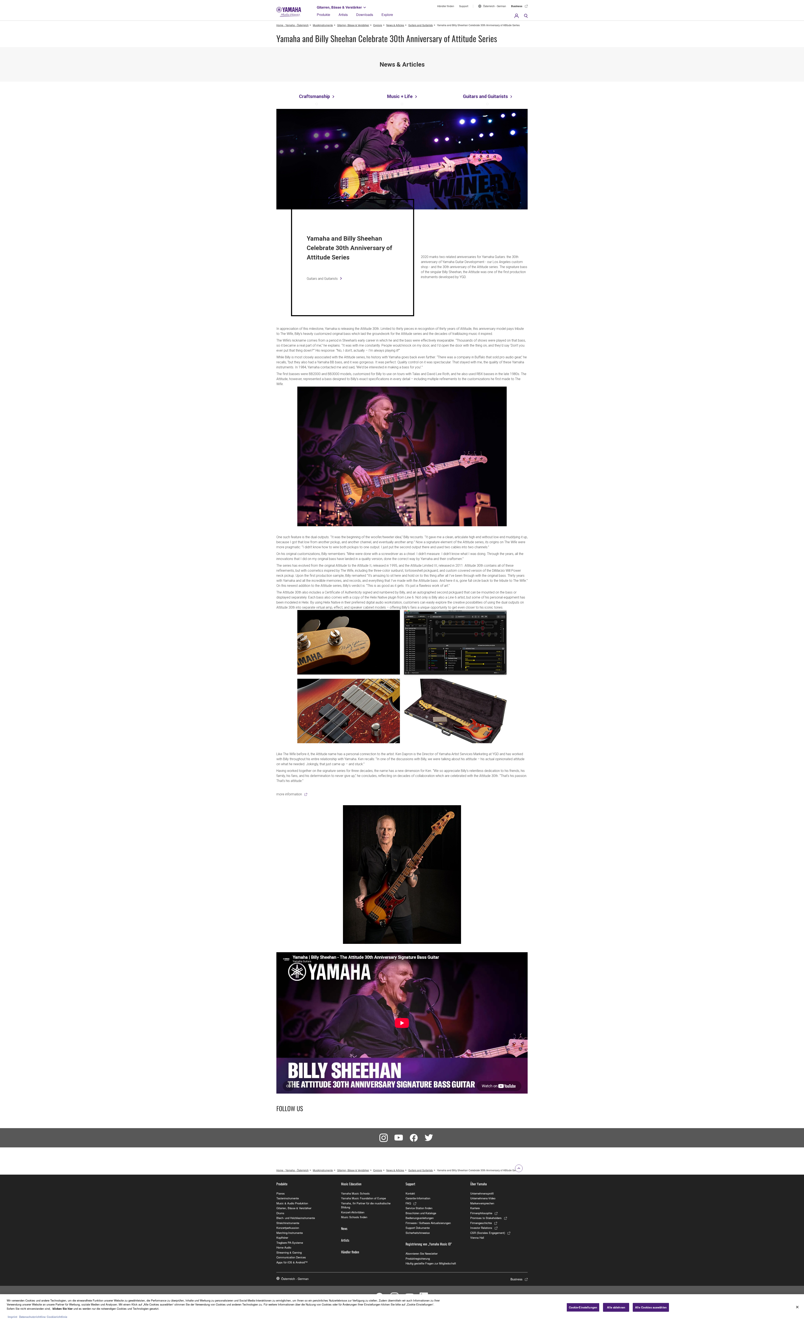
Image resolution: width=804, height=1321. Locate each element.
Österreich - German (494, 6)
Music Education (351, 1183)
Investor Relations (481, 1228)
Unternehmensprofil (482, 1193)
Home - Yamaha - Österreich (292, 25)
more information (289, 794)
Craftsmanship (314, 96)
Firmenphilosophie (481, 1213)
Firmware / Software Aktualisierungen (428, 1223)
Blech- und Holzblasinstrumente (295, 1218)
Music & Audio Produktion (292, 1203)
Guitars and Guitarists (420, 25)
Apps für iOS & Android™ (292, 1262)
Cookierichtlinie (57, 1317)
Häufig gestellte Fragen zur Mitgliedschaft (431, 1263)
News (344, 1228)
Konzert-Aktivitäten (352, 1212)
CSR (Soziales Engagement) (487, 1233)
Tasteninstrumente (287, 1198)
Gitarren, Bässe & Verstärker (339, 7)
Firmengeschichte (481, 1223)
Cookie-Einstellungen (583, 1307)
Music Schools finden (354, 1217)
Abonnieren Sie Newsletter (422, 1253)
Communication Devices (291, 1257)
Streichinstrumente (287, 1223)
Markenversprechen (482, 1203)
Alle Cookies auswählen (651, 1307)
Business (516, 6)
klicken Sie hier (63, 1309)
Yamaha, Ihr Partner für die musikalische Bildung (365, 1205)
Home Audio (283, 1247)
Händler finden (445, 6)
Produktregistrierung (418, 1258)
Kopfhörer (282, 1238)
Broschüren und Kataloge (421, 1213)
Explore (387, 14)
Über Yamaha (478, 1183)
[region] (402, 1307)
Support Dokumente (418, 1228)
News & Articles (395, 25)
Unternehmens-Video (482, 1198)
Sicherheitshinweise (418, 1233)
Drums (280, 1213)
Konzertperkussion (287, 1228)
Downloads (364, 14)
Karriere (475, 1208)
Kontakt (410, 1193)
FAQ (408, 1203)
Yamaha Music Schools (355, 1193)
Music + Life (400, 96)
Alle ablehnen (616, 1307)
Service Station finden (419, 1208)
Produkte (323, 14)
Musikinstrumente (323, 25)
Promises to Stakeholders (486, 1218)
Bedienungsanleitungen (420, 1218)
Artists (343, 14)
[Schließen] (797, 1307)
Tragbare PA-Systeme (289, 1243)
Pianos (280, 1193)
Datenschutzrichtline (32, 1317)
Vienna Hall (477, 1238)
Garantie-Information (418, 1198)
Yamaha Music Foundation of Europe (363, 1198)
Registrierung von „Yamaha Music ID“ (429, 1243)
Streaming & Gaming (289, 1252)
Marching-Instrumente (289, 1233)
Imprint (12, 1317)
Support (463, 6)
